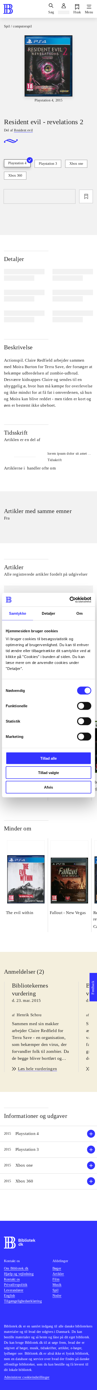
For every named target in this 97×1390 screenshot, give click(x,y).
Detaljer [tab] (48, 613)
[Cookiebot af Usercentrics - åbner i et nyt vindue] (69, 599)
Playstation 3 (48, 163)
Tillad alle (48, 758)
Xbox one (76, 163)
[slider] (48, 72)
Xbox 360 (15, 175)
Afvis (48, 787)
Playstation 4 (17, 163)
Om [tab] (79, 613)
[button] (48, 1134)
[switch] (84, 706)
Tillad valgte (48, 773)
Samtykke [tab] (17, 613)
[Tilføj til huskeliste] (86, 196)
